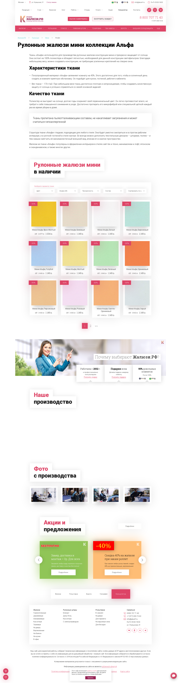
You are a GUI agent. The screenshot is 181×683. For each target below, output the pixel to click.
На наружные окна (103, 622)
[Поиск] (149, 10)
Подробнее (63, 572)
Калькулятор (122, 10)
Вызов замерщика (78, 19)
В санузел (99, 613)
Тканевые (37, 625)
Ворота (88, 594)
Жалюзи (58, 594)
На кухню (37, 636)
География (103, 594)
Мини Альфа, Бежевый (75, 230)
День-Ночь (67, 616)
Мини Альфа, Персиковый (43, 309)
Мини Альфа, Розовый (75, 309)
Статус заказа (51, 2)
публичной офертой (109, 667)
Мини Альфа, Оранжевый (137, 269)
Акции (110, 10)
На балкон (37, 633)
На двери (99, 616)
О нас (39, 10)
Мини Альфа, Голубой (43, 269)
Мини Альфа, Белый (106, 230)
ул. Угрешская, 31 (38, 2)
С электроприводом (70, 622)
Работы (73, 10)
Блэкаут (66, 613)
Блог (63, 10)
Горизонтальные (39, 613)
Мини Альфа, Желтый (75, 269)
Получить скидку (103, 19)
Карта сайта (125, 671)
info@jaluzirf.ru (140, 2)
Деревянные (38, 616)
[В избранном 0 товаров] (155, 10)
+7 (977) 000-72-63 (157, 20)
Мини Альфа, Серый (137, 309)
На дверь (37, 627)
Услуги (98, 10)
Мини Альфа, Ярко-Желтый (43, 230)
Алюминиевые (38, 619)
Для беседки (100, 625)
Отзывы (87, 10)
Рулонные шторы (70, 610)
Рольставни (73, 594)
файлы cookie (92, 671)
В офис (36, 639)
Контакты (136, 10)
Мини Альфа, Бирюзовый (137, 230)
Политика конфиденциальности (63, 671)
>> (96, 326)
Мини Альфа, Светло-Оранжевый (106, 310)
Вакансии (52, 10)
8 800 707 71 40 (151, 17)
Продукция (25, 10)
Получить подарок (119, 377)
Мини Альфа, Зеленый (106, 269)
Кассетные (37, 622)
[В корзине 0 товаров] (161, 10)
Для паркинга (101, 619)
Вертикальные (38, 630)
